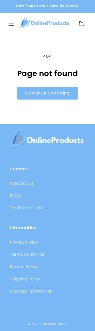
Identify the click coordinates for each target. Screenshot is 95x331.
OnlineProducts (54, 324)
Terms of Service (27, 254)
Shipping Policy (25, 279)
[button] (11, 23)
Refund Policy (24, 266)
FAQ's (15, 195)
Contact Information (31, 291)
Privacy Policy (24, 242)
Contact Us (22, 183)
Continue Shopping (47, 93)
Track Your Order (27, 207)
